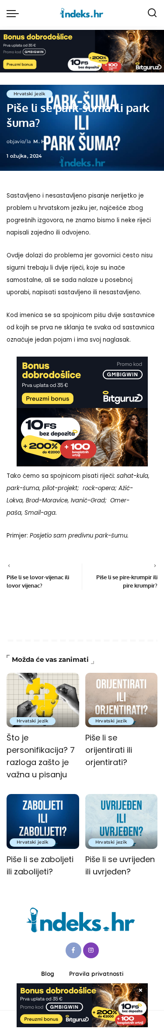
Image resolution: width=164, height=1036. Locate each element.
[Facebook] (73, 950)
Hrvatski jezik (29, 94)
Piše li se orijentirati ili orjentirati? (108, 750)
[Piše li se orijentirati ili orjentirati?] (121, 700)
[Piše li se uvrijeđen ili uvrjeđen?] (121, 821)
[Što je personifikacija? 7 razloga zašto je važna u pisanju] (43, 700)
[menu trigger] (15, 13)
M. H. (40, 141)
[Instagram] (91, 950)
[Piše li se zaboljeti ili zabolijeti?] (43, 821)
